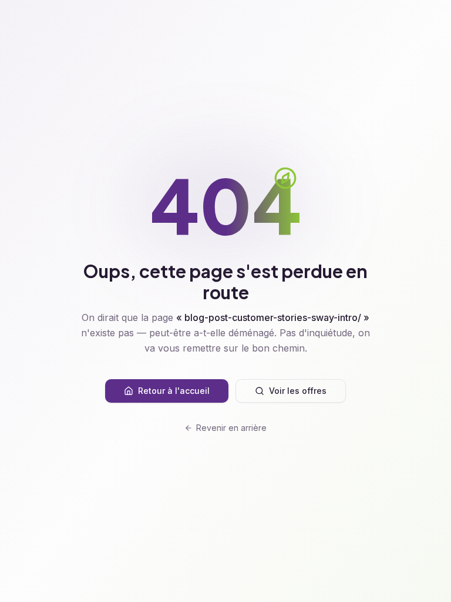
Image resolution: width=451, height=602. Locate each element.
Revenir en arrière (231, 428)
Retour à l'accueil (174, 391)
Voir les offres (298, 391)
